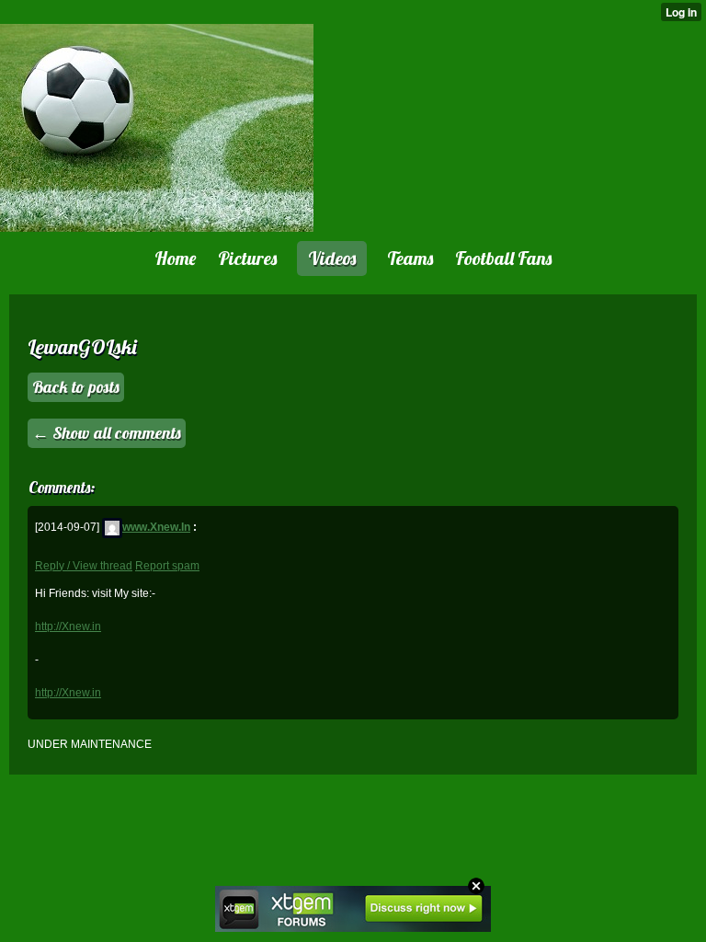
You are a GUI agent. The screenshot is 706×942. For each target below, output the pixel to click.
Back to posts (76, 386)
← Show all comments (106, 432)
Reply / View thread (83, 565)
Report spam (167, 565)
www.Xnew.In (156, 527)
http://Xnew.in (68, 626)
